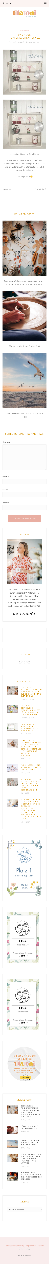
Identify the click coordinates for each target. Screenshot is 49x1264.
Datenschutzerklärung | (15, 1245)
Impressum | (32, 1245)
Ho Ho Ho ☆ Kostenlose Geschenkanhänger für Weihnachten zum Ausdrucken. (30, 710)
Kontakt (41, 1245)
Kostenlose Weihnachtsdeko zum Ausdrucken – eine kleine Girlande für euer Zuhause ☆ (31, 691)
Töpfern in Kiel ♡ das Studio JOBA (24, 346)
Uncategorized (24, 30)
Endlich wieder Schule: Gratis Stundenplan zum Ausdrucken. (30, 727)
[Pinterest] (10, 3)
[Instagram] (7, 3)
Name (5, 476)
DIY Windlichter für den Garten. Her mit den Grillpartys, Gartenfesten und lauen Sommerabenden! (31, 784)
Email (5, 489)
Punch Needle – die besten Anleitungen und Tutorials (31, 767)
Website (6, 502)
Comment (6, 442)
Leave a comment (33, 42)
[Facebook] (3, 3)
